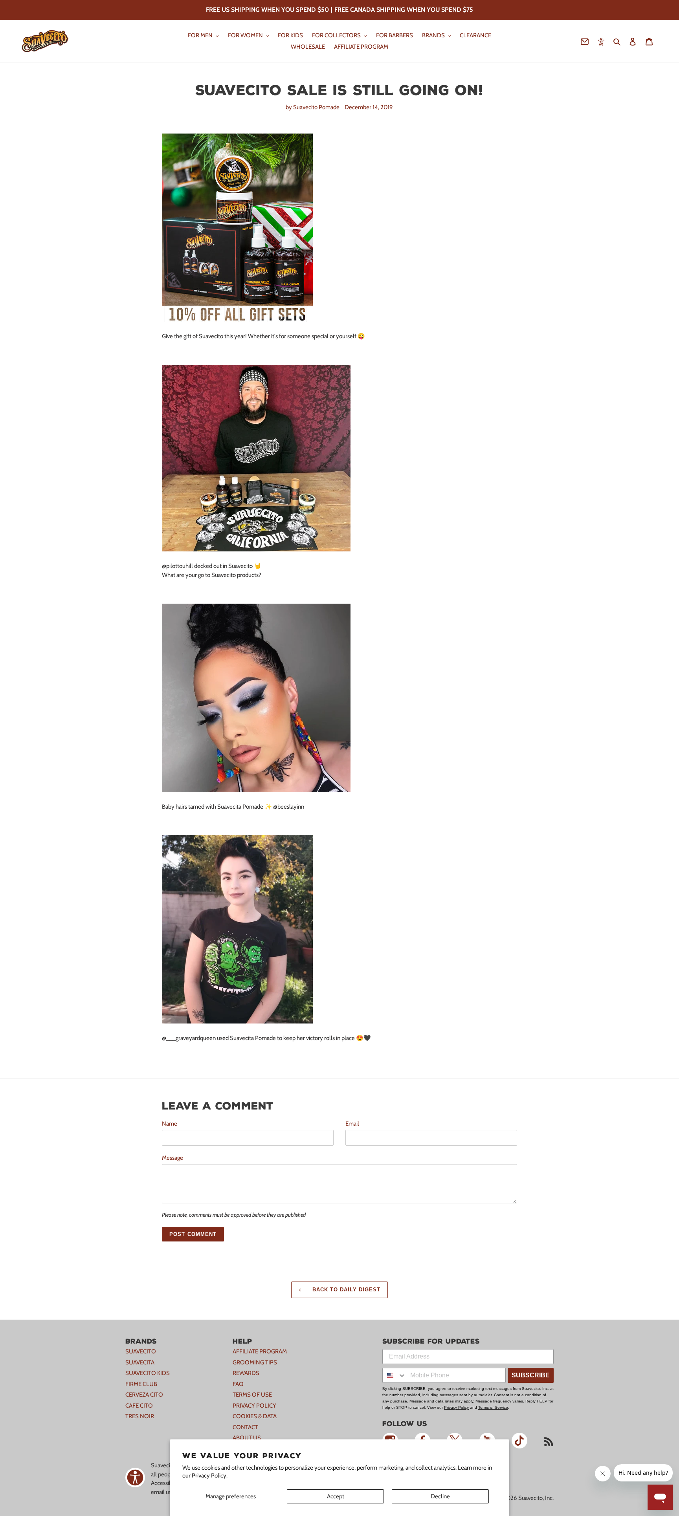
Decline (440, 1496)
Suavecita (139, 1362)
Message (172, 1157)
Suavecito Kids (147, 1373)
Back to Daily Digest (345, 1290)
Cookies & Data (255, 1416)
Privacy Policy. (210, 1475)
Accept (335, 1496)
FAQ (238, 1384)
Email (352, 1123)
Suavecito (140, 1351)
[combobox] (394, 1375)
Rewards (246, 1373)
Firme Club (141, 1384)
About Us (247, 1437)
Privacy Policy (254, 1405)
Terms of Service (493, 1407)
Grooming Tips (255, 1362)
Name (169, 1123)
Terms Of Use (252, 1394)
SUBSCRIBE (531, 1375)
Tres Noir (139, 1416)
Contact (245, 1427)
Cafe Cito (139, 1405)
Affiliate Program (260, 1351)
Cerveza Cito (144, 1394)
